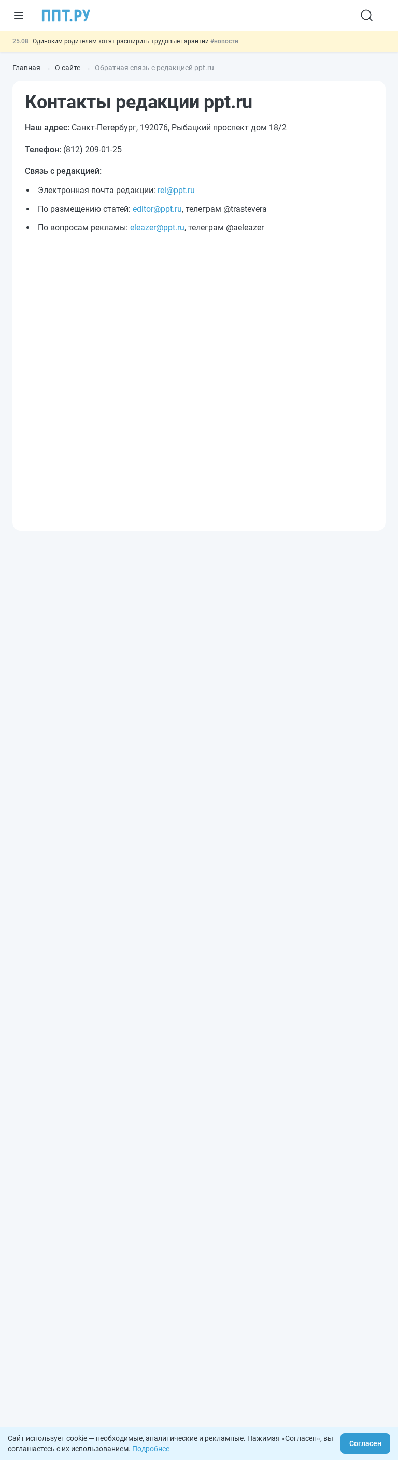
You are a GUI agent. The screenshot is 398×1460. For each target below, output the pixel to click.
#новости (224, 41)
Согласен (365, 1443)
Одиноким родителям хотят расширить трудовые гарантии (121, 41)
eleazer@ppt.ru (157, 227)
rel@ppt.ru (176, 190)
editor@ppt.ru (157, 209)
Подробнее (150, 1448)
